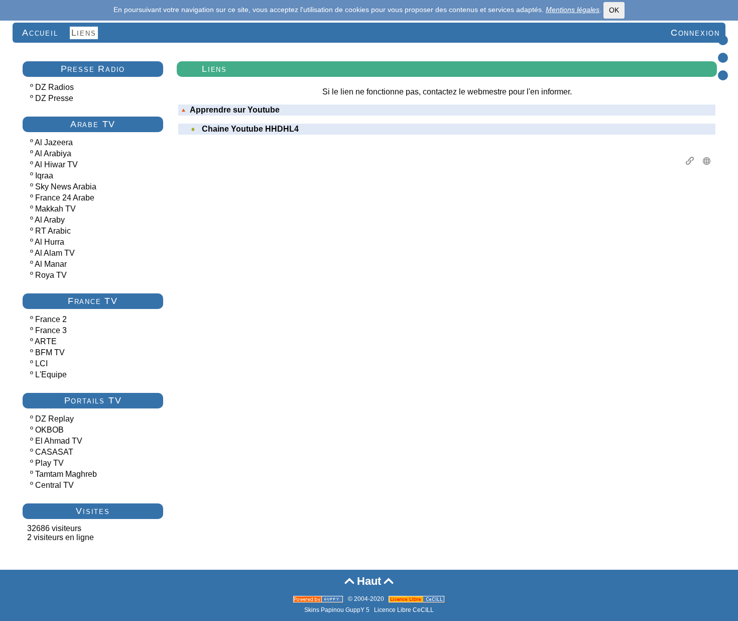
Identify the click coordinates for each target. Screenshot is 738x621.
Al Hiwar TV (56, 164)
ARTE (46, 341)
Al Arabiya (53, 153)
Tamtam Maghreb (66, 474)
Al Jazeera (54, 142)
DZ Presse (54, 98)
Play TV (49, 463)
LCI (41, 363)
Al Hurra (49, 242)
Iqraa (44, 175)
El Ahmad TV (58, 441)
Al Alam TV (55, 253)
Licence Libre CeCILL (404, 609)
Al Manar (51, 264)
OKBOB (49, 430)
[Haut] (723, 40)
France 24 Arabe (64, 197)
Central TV (54, 485)
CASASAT (54, 452)
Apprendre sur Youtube (235, 110)
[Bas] (723, 75)
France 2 (51, 319)
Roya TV (51, 275)
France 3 (51, 330)
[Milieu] (723, 58)
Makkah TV (55, 208)
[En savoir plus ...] (417, 598)
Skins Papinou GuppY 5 (338, 609)
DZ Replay (54, 419)
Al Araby (50, 220)
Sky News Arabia (65, 186)
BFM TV (50, 352)
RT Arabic (53, 231)
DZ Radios (54, 87)
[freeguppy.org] (319, 598)
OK (614, 10)
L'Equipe (51, 374)
